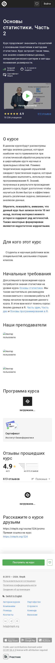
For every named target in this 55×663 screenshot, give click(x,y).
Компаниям (9, 606)
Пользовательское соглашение (19, 581)
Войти (47, 3)
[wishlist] (37, 4)
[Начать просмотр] (27, 96)
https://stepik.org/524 (15, 536)
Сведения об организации (16, 589)
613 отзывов (44, 114)
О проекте (32, 606)
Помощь (7, 610)
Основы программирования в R (29, 311)
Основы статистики (31, 288)
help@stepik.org (11, 626)
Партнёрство (34, 602)
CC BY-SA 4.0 (9, 650)
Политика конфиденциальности (19, 585)
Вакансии (32, 615)
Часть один (33, 307)
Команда (32, 610)
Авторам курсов (11, 602)
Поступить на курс (23, 562)
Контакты (8, 615)
